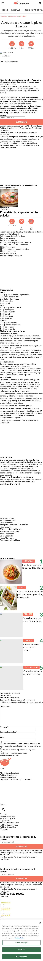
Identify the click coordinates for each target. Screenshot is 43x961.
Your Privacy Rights (21, 943)
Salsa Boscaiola (6, 536)
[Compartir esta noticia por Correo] (20, 64)
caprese (11, 89)
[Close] (40, 922)
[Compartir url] (2, 76)
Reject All (21, 949)
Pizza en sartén (6, 527)
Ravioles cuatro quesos (9, 532)
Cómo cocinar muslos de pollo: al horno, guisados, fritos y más (30, 594)
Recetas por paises (7, 818)
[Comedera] (21, 2)
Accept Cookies (21, 956)
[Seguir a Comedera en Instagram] (9, 831)
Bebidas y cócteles (7, 816)
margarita (18, 86)
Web (2, 737)
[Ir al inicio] (21, 762)
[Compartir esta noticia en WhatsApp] (3, 64)
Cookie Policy (19, 938)
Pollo (21, 587)
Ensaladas (28, 561)
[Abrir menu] (2, 3)
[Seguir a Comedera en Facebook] (3, 831)
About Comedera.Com (9, 773)
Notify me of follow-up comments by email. (18, 750)
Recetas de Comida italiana (17, 17)
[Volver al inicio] (19, 789)
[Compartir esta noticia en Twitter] (15, 64)
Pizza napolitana (7, 518)
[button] (1, 208)
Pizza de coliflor (6, 523)
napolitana (31, 89)
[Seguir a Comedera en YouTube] (14, 831)
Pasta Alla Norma (7, 538)
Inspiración (4, 821)
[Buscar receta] (40, 3)
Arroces (28, 614)
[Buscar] (3, 809)
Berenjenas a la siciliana (10, 540)
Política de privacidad (9, 128)
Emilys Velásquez (11, 62)
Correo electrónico (8, 732)
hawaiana (13, 91)
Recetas (15, 10)
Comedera (3, 17)
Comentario (5, 707)
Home (5, 10)
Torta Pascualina (7, 534)
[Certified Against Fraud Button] (8, 782)
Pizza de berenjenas (8, 520)
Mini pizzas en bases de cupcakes (14, 525)
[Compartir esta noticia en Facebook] (9, 64)
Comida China (31, 667)
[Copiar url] (5, 71)
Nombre (4, 727)
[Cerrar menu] (2, 800)
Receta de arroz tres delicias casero (31, 648)
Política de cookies (8, 777)
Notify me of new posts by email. (14, 753)
